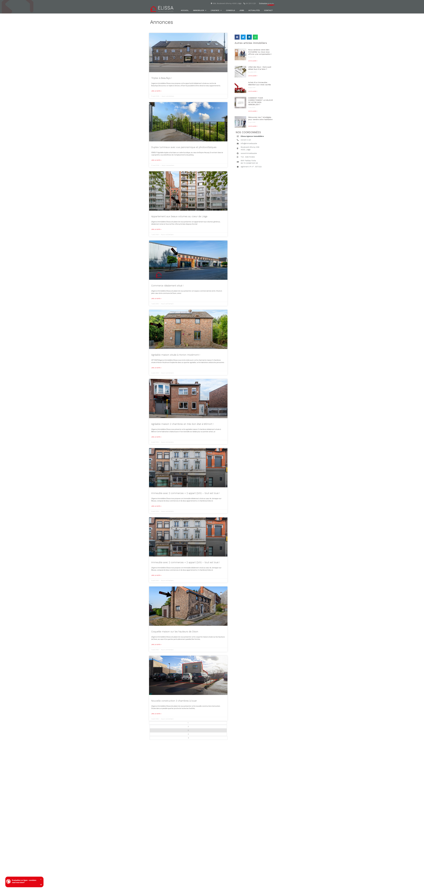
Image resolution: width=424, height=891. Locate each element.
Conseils (230, 10)
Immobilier (198, 10)
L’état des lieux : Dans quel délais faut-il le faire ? (259, 68)
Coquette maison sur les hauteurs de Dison (174, 631)
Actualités (254, 10)
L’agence (215, 10)
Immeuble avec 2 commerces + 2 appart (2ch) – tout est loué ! (185, 493)
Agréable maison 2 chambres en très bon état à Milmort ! (182, 424)
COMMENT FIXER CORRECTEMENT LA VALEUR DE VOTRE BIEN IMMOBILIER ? (260, 101)
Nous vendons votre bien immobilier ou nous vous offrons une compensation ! (260, 52)
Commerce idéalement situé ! (167, 285)
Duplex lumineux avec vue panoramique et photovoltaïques (183, 147)
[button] (237, 37)
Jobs (241, 10)
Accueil (185, 10)
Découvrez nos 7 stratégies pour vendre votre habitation (260, 118)
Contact (268, 10)
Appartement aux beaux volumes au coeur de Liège (179, 216)
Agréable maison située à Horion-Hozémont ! (175, 354)
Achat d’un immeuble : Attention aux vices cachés (259, 83)
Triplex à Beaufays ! (161, 78)
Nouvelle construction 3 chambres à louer (174, 700)
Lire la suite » (156, 91)
